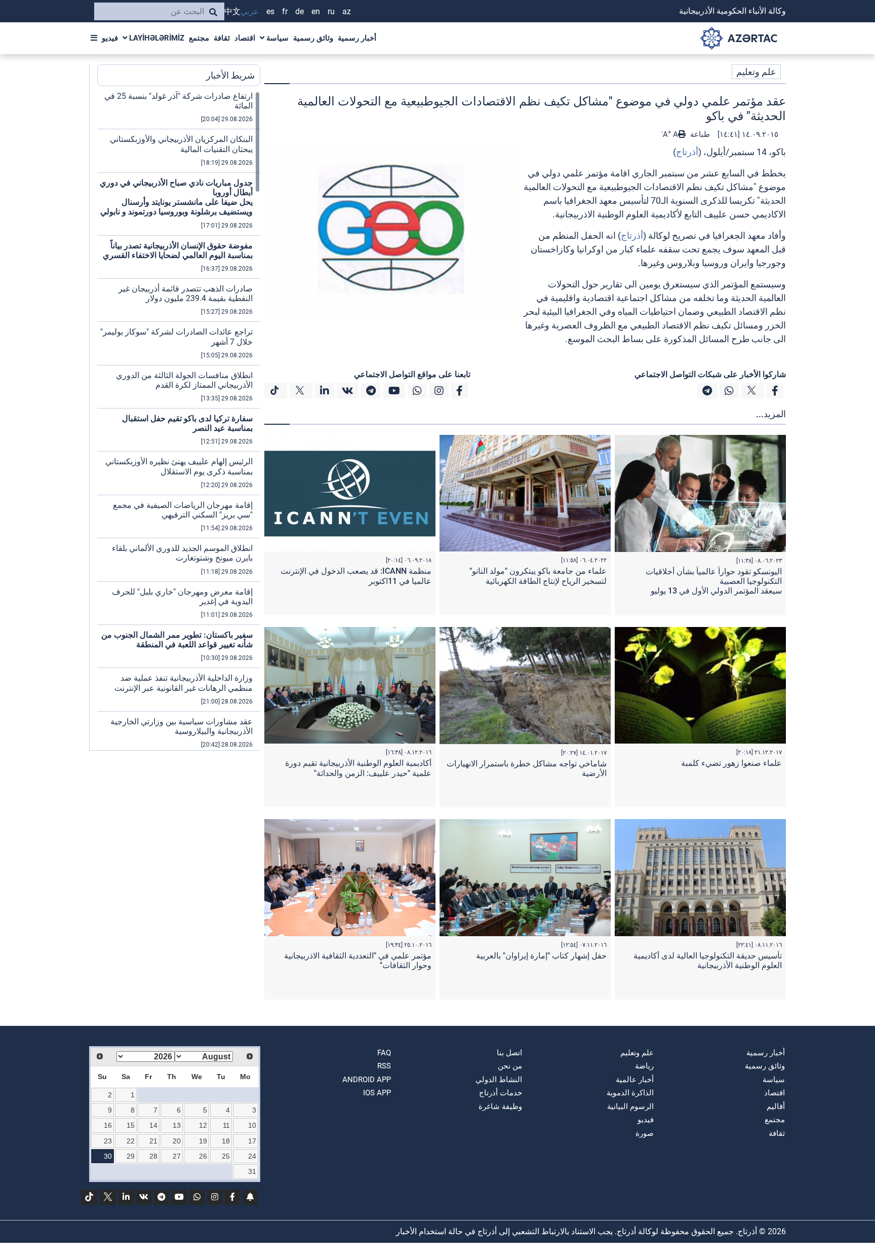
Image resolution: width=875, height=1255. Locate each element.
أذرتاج (687, 151)
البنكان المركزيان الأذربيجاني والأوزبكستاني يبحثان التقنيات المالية (181, 144)
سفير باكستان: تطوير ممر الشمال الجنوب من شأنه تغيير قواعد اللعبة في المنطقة (177, 639)
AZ (346, 11)
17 (252, 1141)
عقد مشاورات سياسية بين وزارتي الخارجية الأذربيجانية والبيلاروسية (181, 726)
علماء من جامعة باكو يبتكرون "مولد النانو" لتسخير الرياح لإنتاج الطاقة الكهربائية (538, 575)
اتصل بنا (509, 1052)
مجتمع (199, 38)
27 (177, 1156)
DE (299, 11)
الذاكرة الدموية (630, 1092)
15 (131, 1125)
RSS (384, 1066)
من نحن (510, 1066)
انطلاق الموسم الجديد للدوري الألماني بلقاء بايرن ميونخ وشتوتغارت (182, 553)
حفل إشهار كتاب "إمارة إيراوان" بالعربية (541, 956)
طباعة (699, 134)
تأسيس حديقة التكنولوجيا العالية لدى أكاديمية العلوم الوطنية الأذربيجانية (707, 960)
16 (108, 1125)
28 (153, 1156)
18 (226, 1141)
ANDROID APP (366, 1079)
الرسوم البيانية (630, 1106)
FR (285, 11)
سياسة (276, 38)
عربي (250, 11)
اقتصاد (244, 38)
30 (108, 1156)
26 (203, 1156)
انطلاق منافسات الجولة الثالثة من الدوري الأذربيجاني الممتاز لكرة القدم (184, 380)
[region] (178, 420)
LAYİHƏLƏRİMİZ (155, 38)
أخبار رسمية (357, 38)
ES (270, 11)
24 (252, 1156)
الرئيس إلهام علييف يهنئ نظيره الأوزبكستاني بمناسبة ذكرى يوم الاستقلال (179, 466)
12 (203, 1125)
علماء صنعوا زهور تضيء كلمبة (731, 763)
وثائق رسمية (313, 38)
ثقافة (222, 38)
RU (331, 11)
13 (177, 1125)
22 (131, 1141)
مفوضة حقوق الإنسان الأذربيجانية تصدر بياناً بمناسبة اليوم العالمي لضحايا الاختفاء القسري (178, 250)
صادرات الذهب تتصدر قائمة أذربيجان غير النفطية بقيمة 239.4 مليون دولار (185, 293)
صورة (644, 1133)
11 (226, 1125)
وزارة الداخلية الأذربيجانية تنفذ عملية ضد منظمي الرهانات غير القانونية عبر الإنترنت (183, 682)
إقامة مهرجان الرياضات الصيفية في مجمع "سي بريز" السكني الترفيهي (183, 510)
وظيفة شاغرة (500, 1106)
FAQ (384, 1052)
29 (131, 1156)
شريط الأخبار (230, 75)
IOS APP (377, 1092)
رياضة (644, 1066)
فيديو (110, 38)
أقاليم (776, 1106)
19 (203, 1141)
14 (153, 1125)
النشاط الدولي (498, 1079)
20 (177, 1141)
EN (315, 11)
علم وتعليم (756, 71)
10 (252, 1125)
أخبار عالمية (635, 1079)
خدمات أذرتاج (500, 1092)
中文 (232, 11)
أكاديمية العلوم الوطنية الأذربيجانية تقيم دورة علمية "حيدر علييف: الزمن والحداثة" (358, 768)
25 (226, 1156)
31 (252, 1171)
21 (153, 1141)
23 (108, 1141)
